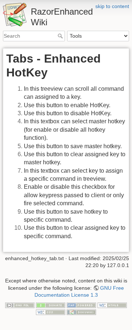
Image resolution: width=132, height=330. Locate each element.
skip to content (112, 6)
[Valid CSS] (50, 312)
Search (61, 35)
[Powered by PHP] (81, 305)
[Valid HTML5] (112, 305)
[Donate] (50, 305)
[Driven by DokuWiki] (81, 312)
